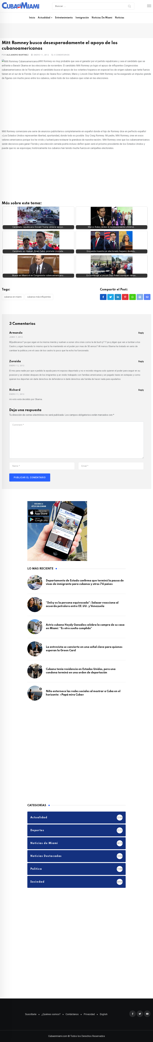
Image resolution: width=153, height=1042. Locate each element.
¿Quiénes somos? (51, 1014)
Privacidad (89, 1014)
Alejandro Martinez (17, 55)
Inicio (32, 18)
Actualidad (44, 18)
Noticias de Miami (102, 18)
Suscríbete (30, 1014)
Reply (141, 333)
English (103, 1014)
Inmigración (82, 18)
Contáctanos (72, 1014)
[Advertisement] (76, 104)
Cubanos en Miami (13, 297)
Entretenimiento (64, 18)
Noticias (119, 18)
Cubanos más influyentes (39, 297)
